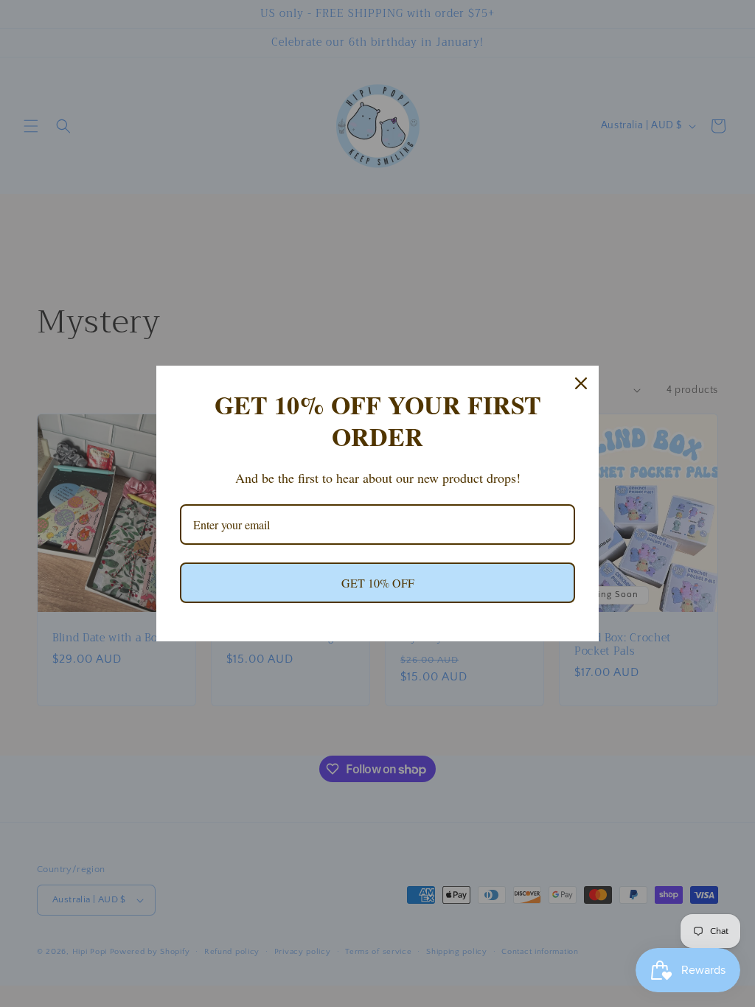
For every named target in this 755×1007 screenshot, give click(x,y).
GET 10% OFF (377, 582)
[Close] (581, 383)
